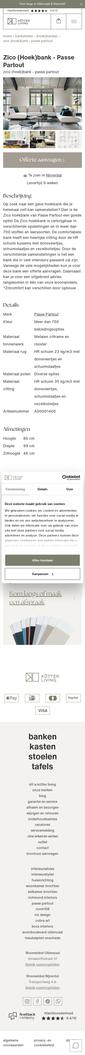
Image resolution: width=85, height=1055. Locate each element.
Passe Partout (46, 315)
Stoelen (42, 757)
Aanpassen (40, 573)
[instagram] (27, 1001)
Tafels (42, 767)
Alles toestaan (42, 560)
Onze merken (42, 790)
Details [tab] (43, 489)
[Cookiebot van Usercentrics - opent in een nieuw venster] (62, 477)
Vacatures (42, 825)
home (7, 36)
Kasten (43, 747)
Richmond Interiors (42, 898)
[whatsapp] (58, 1001)
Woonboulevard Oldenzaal (42, 932)
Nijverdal (54, 176)
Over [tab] (69, 489)
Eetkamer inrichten (42, 892)
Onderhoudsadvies (42, 819)
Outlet (42, 842)
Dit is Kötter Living (42, 784)
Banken (42, 737)
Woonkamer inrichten (42, 886)
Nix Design (42, 915)
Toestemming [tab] (15, 489)
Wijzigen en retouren (43, 813)
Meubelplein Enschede (42, 938)
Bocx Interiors (42, 926)
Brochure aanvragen (42, 854)
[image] (42, 103)
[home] (27, 21)
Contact (43, 848)
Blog (42, 796)
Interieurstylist (42, 874)
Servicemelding (42, 830)
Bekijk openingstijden (43, 965)
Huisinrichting (42, 880)
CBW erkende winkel (42, 836)
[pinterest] (48, 1001)
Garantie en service (42, 802)
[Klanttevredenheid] (22, 1016)
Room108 (43, 909)
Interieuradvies (42, 869)
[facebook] (37, 1001)
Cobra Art (42, 921)
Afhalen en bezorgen (42, 807)
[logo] (42, 677)
